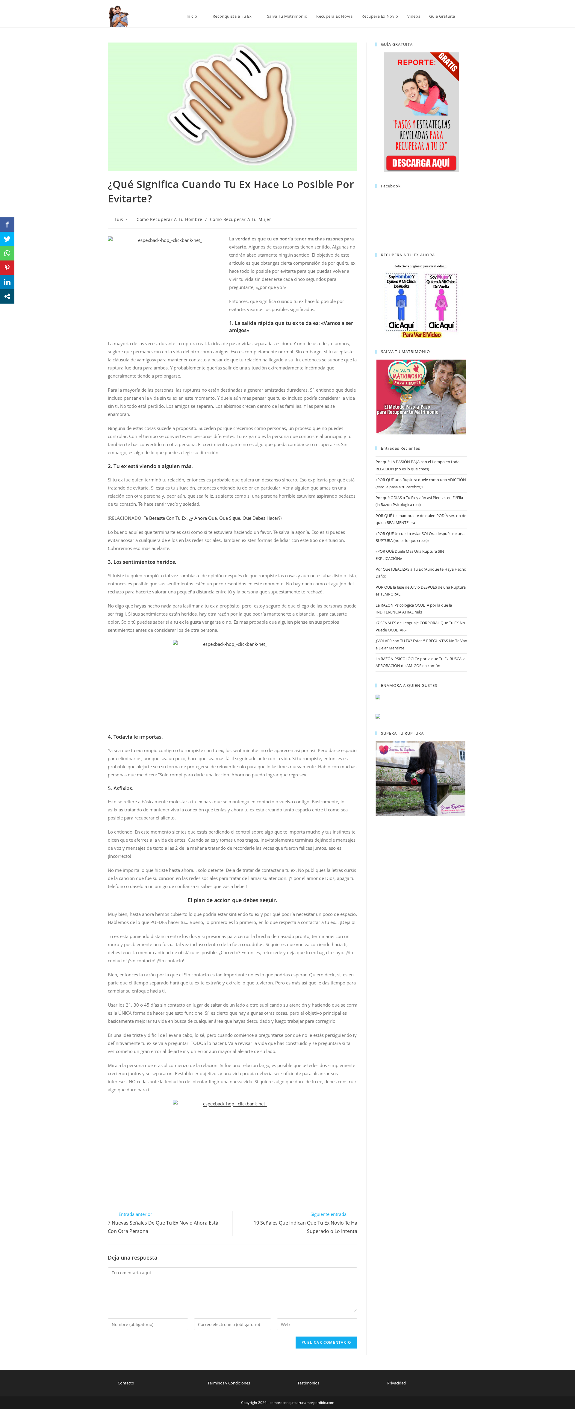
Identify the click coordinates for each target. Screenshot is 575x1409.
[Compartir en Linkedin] (7, 282)
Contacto (126, 1383)
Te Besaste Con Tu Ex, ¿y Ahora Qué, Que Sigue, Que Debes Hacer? (212, 518)
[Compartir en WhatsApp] (7, 253)
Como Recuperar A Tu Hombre (169, 219)
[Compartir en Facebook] (7, 224)
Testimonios (308, 1383)
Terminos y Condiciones (229, 1383)
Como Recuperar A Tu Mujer (240, 219)
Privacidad (396, 1383)
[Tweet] (7, 239)
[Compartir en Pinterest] (7, 267)
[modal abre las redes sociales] (7, 296)
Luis (119, 219)
